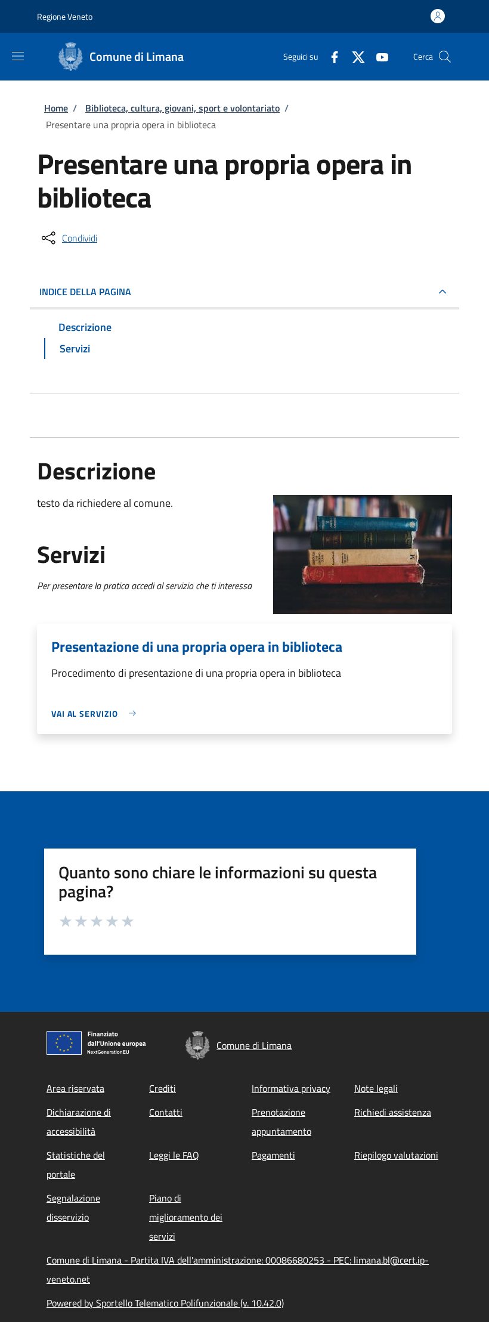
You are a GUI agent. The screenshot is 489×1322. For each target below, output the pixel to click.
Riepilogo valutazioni (396, 1155)
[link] (96, 713)
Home (56, 108)
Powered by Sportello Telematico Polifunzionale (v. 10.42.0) (165, 1303)
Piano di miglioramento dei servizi (185, 1217)
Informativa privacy (291, 1088)
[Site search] (445, 56)
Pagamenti (273, 1155)
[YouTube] (377, 56)
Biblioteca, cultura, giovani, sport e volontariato (182, 108)
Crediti (162, 1088)
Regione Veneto (64, 16)
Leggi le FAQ (174, 1155)
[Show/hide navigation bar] (18, 56)
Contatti (165, 1112)
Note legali (376, 1088)
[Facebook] (330, 56)
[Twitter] (354, 56)
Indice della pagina (85, 291)
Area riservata (75, 1088)
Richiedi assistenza (392, 1112)
